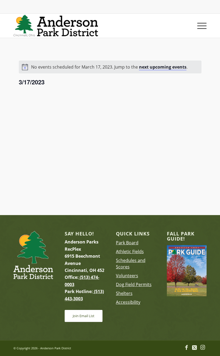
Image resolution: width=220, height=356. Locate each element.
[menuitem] (199, 26)
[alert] (110, 67)
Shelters (124, 293)
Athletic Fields (130, 251)
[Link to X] (194, 347)
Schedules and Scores (130, 263)
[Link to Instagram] (203, 347)
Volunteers (127, 276)
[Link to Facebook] (186, 347)
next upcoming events (162, 67)
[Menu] (199, 26)
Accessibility (128, 302)
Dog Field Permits (134, 284)
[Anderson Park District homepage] (55, 26)
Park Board (127, 243)
